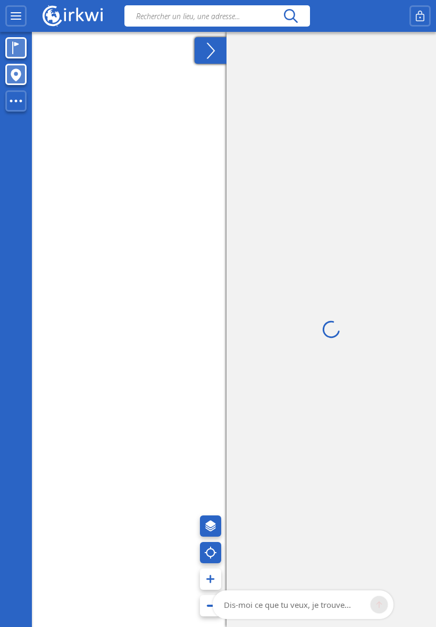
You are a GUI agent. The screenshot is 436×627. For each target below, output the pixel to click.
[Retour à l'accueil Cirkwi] (73, 16)
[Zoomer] (210, 579)
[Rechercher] (290, 15)
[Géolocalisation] (210, 552)
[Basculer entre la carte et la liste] (211, 50)
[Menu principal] (16, 16)
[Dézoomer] (210, 605)
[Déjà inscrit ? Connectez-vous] (420, 16)
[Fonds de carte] (210, 526)
